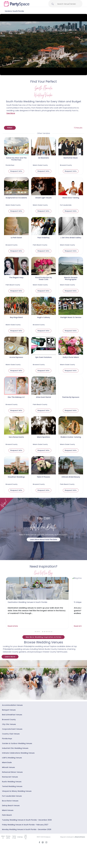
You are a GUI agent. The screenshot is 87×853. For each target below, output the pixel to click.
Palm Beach (7, 815)
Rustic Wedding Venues (11, 781)
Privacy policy (8, 837)
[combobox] (67, 4)
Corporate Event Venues (12, 729)
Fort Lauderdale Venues (12, 796)
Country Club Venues (11, 734)
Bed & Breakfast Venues (12, 715)
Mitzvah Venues (8, 767)
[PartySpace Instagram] (46, 842)
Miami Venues (7, 810)
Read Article (12, 626)
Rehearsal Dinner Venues (12, 772)
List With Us (25, 837)
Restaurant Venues (10, 777)
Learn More (10, 657)
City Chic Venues (9, 724)
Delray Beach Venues (11, 805)
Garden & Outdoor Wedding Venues (17, 743)
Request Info (16, 171)
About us (3, 837)
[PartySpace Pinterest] (43, 842)
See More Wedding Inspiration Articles (43, 637)
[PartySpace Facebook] (39, 842)
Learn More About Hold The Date (43, 539)
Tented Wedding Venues (12, 786)
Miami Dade (7, 762)
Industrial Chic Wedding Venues (15, 748)
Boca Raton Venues (10, 801)
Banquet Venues (9, 710)
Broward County (9, 719)
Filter (9, 128)
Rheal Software (80, 837)
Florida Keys (7, 738)
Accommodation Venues (12, 705)
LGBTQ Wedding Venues (12, 758)
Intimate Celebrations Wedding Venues (18, 753)
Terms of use (14, 837)
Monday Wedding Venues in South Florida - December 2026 (26, 829)
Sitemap (20, 837)
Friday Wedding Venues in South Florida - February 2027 (25, 825)
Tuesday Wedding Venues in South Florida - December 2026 (27, 820)
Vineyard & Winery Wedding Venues (16, 791)
